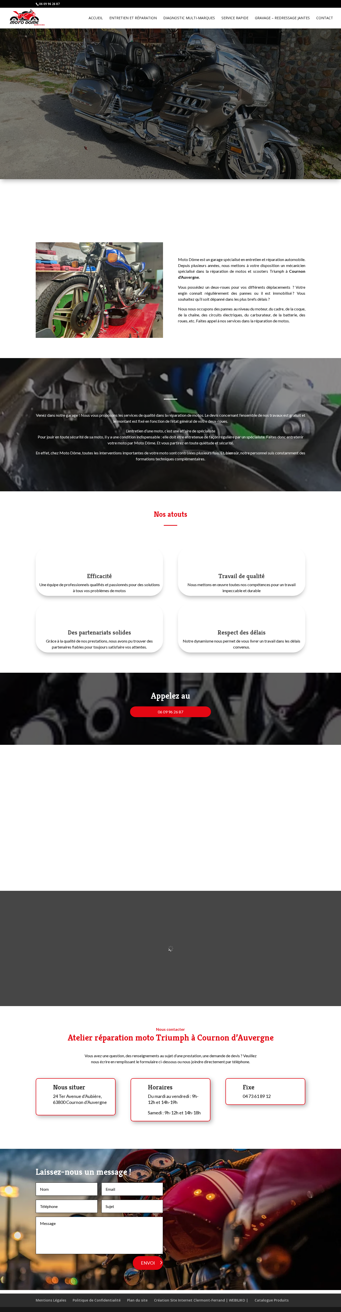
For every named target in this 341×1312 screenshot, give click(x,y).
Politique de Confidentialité (97, 1300)
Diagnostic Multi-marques (189, 18)
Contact (324, 18)
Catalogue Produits (272, 1300)
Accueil (96, 18)
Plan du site (137, 1300)
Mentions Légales (51, 1300)
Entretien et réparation (133, 18)
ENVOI (148, 1263)
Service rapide (234, 18)
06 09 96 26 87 (170, 711)
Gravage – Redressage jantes (282, 18)
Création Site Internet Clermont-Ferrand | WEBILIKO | (201, 1300)
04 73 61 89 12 (257, 1096)
